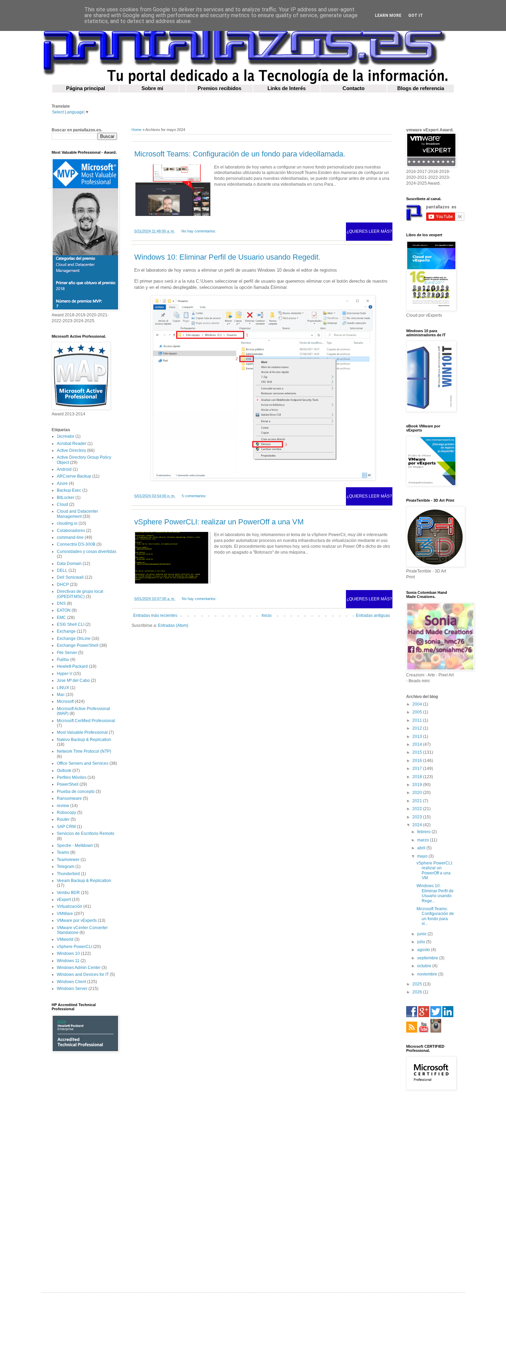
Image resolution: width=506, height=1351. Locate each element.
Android (64, 469)
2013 (417, 736)
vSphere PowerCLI (74, 946)
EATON (64, 610)
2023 (417, 817)
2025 (417, 984)
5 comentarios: (194, 496)
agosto (424, 949)
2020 (417, 792)
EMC (61, 617)
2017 (417, 768)
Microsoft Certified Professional (86, 720)
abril (421, 848)
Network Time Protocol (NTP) (84, 751)
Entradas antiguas (373, 615)
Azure (62, 483)
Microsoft (65, 701)
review (63, 805)
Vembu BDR (68, 892)
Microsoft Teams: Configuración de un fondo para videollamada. (239, 154)
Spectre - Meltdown (75, 845)
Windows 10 (68, 953)
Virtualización (69, 906)
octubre (424, 965)
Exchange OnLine (74, 638)
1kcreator (65, 436)
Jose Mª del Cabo (73, 680)
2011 (417, 720)
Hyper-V (64, 673)
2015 (417, 752)
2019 (417, 784)
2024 (417, 824)
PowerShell (67, 784)
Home (136, 130)
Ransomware (69, 798)
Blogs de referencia (420, 88)
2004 (417, 704)
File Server (67, 652)
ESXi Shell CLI (70, 624)
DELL (62, 570)
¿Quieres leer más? (369, 231)
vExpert (64, 899)
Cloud (62, 504)
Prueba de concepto (76, 791)
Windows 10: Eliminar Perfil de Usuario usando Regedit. (227, 257)
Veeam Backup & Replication (84, 880)
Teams (63, 852)
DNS (61, 603)
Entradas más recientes (155, 615)
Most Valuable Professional (82, 732)
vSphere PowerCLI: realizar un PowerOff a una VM (219, 521)
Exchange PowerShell (77, 645)
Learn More (388, 15)
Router (63, 819)
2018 (417, 776)
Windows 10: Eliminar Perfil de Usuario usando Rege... (435, 893)
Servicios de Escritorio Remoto (85, 833)
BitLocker (65, 497)
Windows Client (71, 981)
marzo (423, 840)
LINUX (63, 687)
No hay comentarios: (198, 231)
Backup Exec (69, 490)
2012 (417, 728)
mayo (423, 856)
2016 (417, 760)
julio (421, 941)
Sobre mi (152, 88)
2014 (417, 744)
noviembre (427, 974)
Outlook (64, 770)
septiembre (428, 958)
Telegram (65, 866)
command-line (70, 537)
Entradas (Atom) (173, 625)
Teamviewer (68, 859)
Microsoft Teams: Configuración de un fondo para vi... (435, 916)
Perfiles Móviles (71, 777)
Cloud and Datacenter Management (77, 514)
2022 (417, 808)
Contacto (353, 88)
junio (422, 933)
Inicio (267, 615)
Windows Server (72, 988)
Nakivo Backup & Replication (84, 739)
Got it (415, 15)
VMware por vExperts (77, 920)
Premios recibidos (219, 88)
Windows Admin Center (79, 967)
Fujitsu (63, 659)
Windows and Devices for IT (83, 974)
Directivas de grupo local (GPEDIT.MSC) (80, 594)
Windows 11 (68, 960)
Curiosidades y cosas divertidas (86, 551)
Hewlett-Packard (72, 666)
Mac (61, 694)
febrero (424, 831)
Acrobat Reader (71, 443)
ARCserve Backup (74, 476)
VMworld (65, 939)
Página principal (85, 88)
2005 (417, 712)
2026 (417, 992)
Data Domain (69, 563)
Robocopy (66, 812)
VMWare (65, 913)
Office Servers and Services (82, 763)
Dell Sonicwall (70, 577)
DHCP (63, 584)
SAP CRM (66, 826)
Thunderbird (68, 873)
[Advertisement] (84, 1167)
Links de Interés (286, 88)
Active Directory (71, 450)
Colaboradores (71, 530)
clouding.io (67, 523)
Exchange (66, 631)
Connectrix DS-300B (76, 544)
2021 (417, 800)
